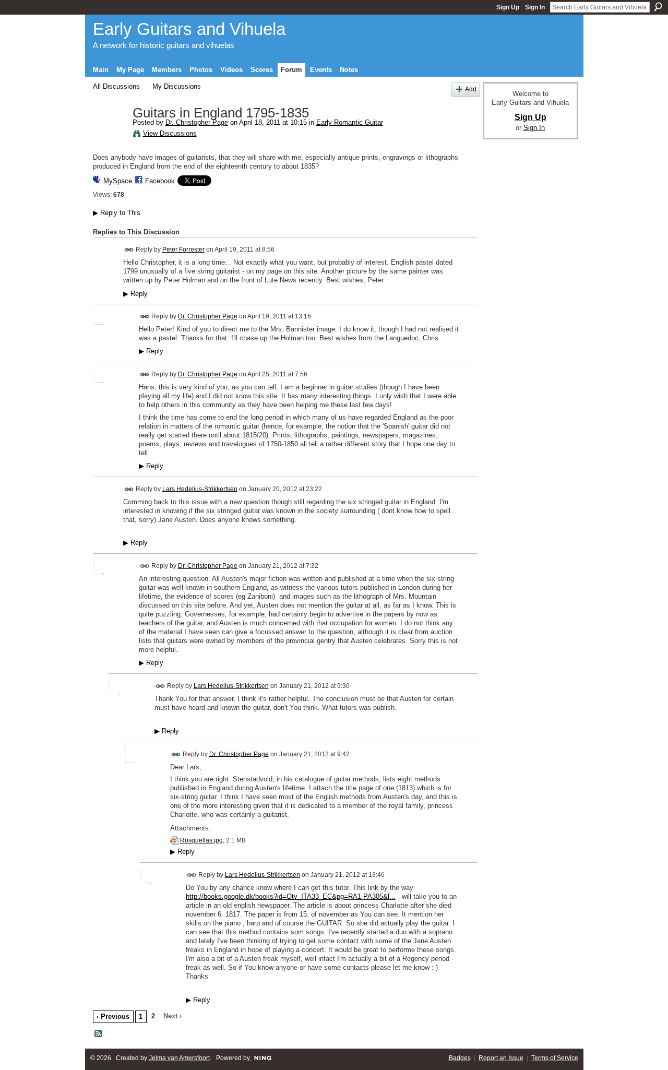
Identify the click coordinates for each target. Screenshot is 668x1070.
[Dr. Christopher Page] (109, 135)
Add (470, 89)
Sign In (535, 7)
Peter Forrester (183, 249)
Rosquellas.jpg (201, 840)
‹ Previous (113, 1016)
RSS (98, 1034)
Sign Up (507, 7)
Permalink (129, 250)
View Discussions (170, 133)
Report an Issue (501, 1058)
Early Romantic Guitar (349, 122)
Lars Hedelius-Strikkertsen (199, 488)
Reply (135, 294)
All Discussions (116, 86)
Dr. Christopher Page (196, 122)
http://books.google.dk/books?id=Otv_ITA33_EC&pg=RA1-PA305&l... (291, 896)
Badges (460, 1058)
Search (658, 6)
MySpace (117, 181)
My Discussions (176, 86)
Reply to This (116, 213)
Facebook (160, 181)
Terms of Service (554, 1058)
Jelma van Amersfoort (179, 1058)
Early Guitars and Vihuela (189, 29)
